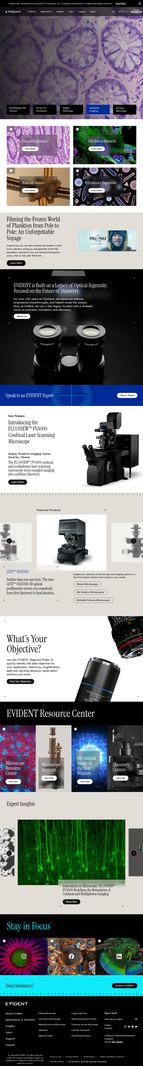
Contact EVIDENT (124, 985)
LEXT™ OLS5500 (18, 571)
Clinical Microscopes (87, 584)
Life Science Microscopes (90, 592)
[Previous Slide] (9, 541)
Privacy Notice (72, 1057)
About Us (22, 316)
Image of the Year (79, 1013)
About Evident (14, 1013)
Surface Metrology (123, 109)
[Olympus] (136, 12)
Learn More (16, 70)
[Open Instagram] (24, 956)
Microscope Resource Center (84, 1019)
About (93, 11)
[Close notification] (139, 3)
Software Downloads (81, 1030)
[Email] (136, 1019)
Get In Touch (127, 395)
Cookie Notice (89, 1057)
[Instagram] (125, 1027)
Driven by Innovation (41, 109)
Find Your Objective (20, 681)
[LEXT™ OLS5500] (71, 542)
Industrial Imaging (94, 109)
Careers (10, 1045)
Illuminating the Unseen (18, 109)
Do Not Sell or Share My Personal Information (88, 1062)
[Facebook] (129, 1027)
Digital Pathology (68, 109)
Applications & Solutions (20, 1019)
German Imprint (57, 1062)
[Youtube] (136, 1027)
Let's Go (13, 781)
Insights (60, 11)
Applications (46, 11)
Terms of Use (55, 1057)
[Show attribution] (11, 129)
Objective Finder (46, 1035)
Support (82, 11)
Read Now (71, 901)
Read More (121, 3)
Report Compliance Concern (112, 1057)
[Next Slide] (133, 541)
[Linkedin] (132, 1027)
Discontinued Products (81, 1035)
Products (32, 11)
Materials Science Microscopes (93, 600)
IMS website (117, 1042)
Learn (71, 11)
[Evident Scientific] (13, 12)
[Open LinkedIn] (119, 956)
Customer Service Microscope (85, 1024)
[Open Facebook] (71, 956)
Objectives (43, 1030)
